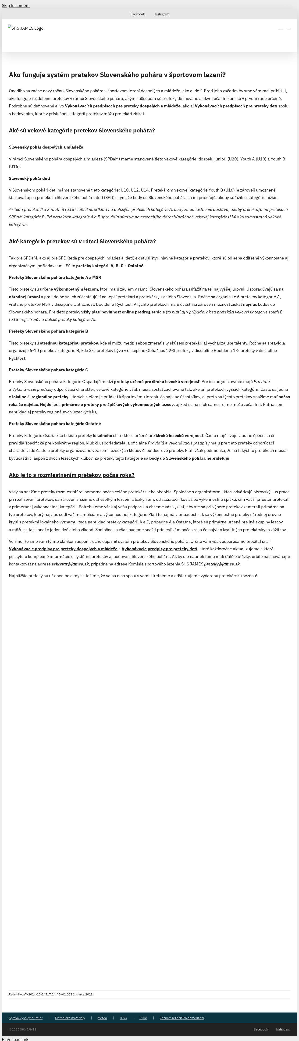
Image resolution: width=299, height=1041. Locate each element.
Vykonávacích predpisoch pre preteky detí (236, 106)
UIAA (143, 1018)
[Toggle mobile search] (281, 27)
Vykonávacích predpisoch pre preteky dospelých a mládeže (123, 106)
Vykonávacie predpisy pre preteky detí (159, 548)
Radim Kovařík (18, 994)
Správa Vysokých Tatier (26, 1018)
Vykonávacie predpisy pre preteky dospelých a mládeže (63, 548)
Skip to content (16, 5)
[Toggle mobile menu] (289, 27)
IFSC (123, 1018)
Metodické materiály (70, 1018)
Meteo (102, 1018)
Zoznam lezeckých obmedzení (182, 1018)
